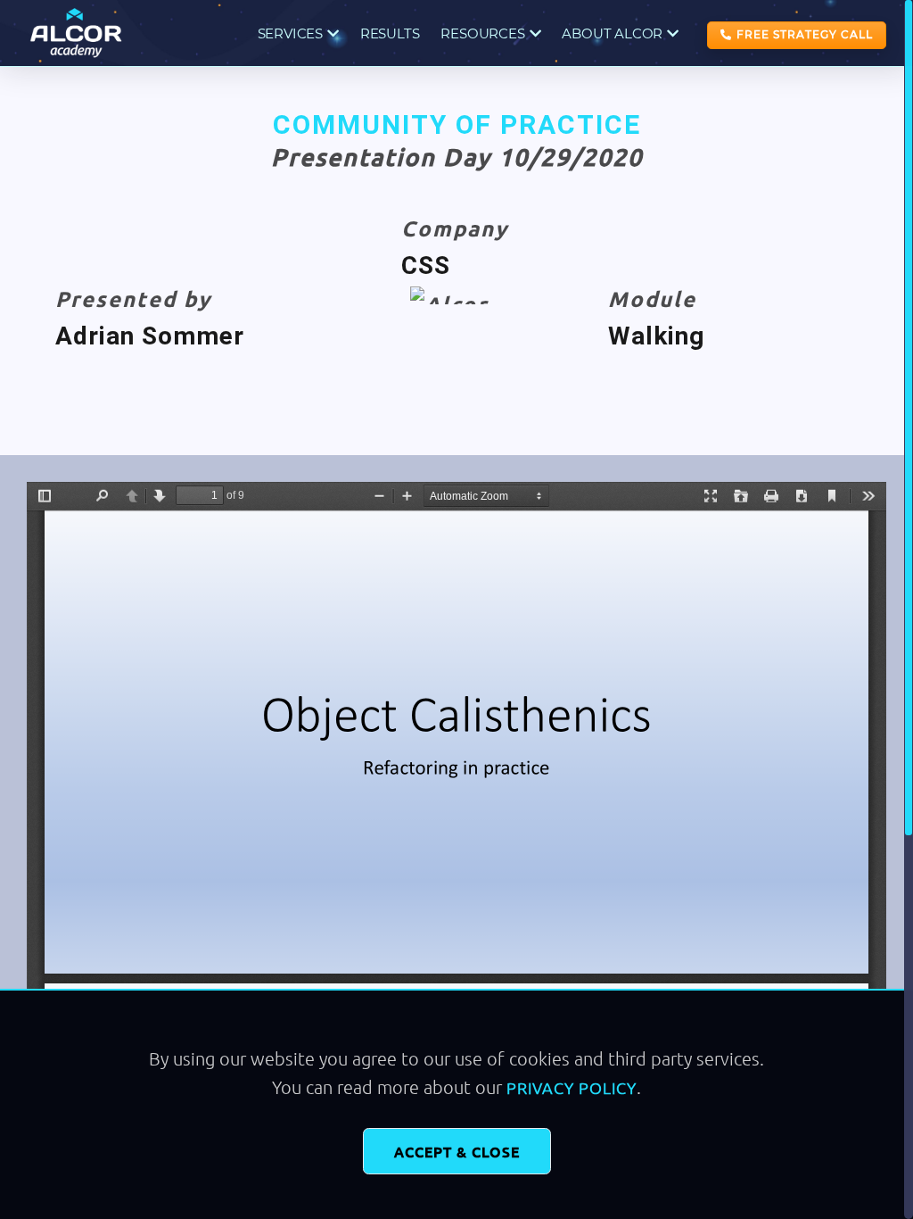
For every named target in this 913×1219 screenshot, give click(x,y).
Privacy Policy (571, 1087)
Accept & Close (457, 1151)
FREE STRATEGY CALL (804, 34)
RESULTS (390, 33)
